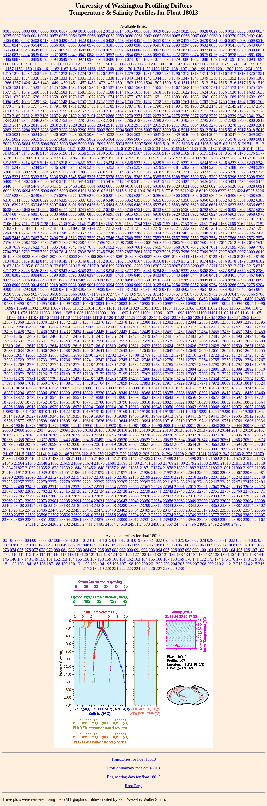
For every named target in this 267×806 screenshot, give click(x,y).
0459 (176, 40)
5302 (26, 172)
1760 (176, 101)
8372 (223, 270)
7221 (176, 228)
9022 (63, 284)
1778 (44, 106)
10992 (225, 303)
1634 (7, 97)
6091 (260, 186)
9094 (110, 284)
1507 (157, 83)
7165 (222, 223)
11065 (235, 308)
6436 (91, 205)
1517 (241, 83)
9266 (232, 284)
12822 (30, 369)
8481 (54, 280)
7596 (101, 242)
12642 (110, 350)
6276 (63, 195)
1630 (232, 92)
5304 (44, 172)
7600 (138, 242)
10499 (64, 303)
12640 (87, 350)
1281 (147, 73)
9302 (73, 289)
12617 (87, 346)
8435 (166, 275)
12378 (122, 322)
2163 (129, 111)
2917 (176, 125)
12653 (237, 350)
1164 (73, 69)
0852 (110, 54)
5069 (157, 139)
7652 (110, 247)
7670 (185, 247)
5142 (259, 148)
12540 (30, 341)
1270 (44, 73)
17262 (145, 374)
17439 (122, 378)
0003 (26, 31)
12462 (30, 336)
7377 (100, 233)
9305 (101, 289)
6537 (157, 205)
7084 (166, 219)
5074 (194, 139)
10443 (110, 299)
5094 (120, 144)
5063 (100, 139)
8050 (54, 256)
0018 (147, 31)
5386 (166, 177)
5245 (44, 167)
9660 (54, 294)
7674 (204, 247)
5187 (82, 158)
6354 (147, 200)
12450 (156, 331)
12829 (110, 369)
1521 (16, 87)
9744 (119, 294)
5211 (260, 158)
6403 (82, 205)
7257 (251, 228)
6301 (185, 195)
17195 (122, 374)
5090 (82, 144)
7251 (213, 228)
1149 (196, 64)
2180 (16, 115)
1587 (100, 92)
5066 (129, 139)
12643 (122, 350)
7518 (72, 238)
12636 (42, 350)
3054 (194, 125)
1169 (119, 69)
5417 (119, 181)
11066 (246, 308)
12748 (145, 360)
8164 (138, 261)
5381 (129, 177)
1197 (183, 69)
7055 (44, 219)
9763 (223, 294)
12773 (42, 364)
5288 (232, 167)
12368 (19, 322)
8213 (232, 266)
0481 (213, 40)
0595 (194, 45)
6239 (35, 195)
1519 (260, 83)
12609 (259, 341)
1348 (194, 78)
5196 (166, 158)
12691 (65, 355)
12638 (64, 350)
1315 (213, 73)
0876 (213, 54)
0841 (82, 54)
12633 (7, 350)
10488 (7, 303)
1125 (114, 64)
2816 (35, 125)
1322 (7, 78)
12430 (42, 331)
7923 (157, 252)
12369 (30, 322)
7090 (213, 219)
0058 (110, 36)
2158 (91, 111)
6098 (63, 191)
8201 (129, 266)
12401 (42, 327)
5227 (138, 162)
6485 (119, 205)
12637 (53, 350)
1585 (82, 92)
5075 (204, 139)
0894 (54, 59)
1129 (151, 64)
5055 (35, 139)
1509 (166, 83)
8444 (185, 275)
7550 (138, 238)
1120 (69, 64)
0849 (91, 54)
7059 (54, 219)
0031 (232, 31)
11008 (67, 308)
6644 (63, 209)
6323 (25, 200)
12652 (225, 350)
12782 (133, 364)
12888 (225, 369)
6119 (138, 191)
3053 (185, 125)
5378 (110, 177)
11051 (145, 308)
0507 (232, 40)
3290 (82, 130)
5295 (241, 167)
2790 (166, 120)
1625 (213, 92)
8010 (260, 252)
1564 (147, 87)
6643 (54, 209)
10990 (202, 303)
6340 (110, 200)
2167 (166, 111)
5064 (110, 139)
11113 (76, 317)
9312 (129, 289)
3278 (232, 125)
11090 (101, 313)
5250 (91, 167)
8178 (232, 261)
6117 (129, 191)
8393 (82, 275)
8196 (82, 266)
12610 (7, 346)
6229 (25, 195)
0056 (91, 36)
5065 (119, 139)
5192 (129, 158)
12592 (179, 341)
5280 (166, 167)
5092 (101, 144)
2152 (35, 111)
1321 (260, 73)
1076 (147, 59)
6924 (213, 214)
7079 (119, 219)
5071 (166, 139)
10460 (179, 299)
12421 (237, 327)
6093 (17, 191)
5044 (204, 134)
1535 (91, 87)
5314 (119, 172)
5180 (26, 158)
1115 (24, 64)
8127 (241, 256)
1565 (157, 87)
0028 (204, 31)
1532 (72, 87)
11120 (108, 317)
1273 (72, 73)
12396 (7, 327)
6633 (232, 205)
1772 (16, 106)
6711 (73, 209)
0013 (110, 31)
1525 (54, 87)
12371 (53, 322)
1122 (87, 64)
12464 (42, 336)
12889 (237, 369)
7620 (25, 247)
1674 (110, 97)
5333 (35, 177)
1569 (194, 87)
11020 (134, 308)
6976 (25, 219)
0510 (260, 40)
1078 (166, 59)
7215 (138, 228)
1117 (42, 64)
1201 (220, 69)
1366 (7, 83)
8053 (73, 256)
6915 (129, 214)
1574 (241, 87)
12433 (64, 331)
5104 (195, 144)
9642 (241, 289)
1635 (16, 97)
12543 (64, 341)
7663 (147, 247)
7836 (82, 252)
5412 (72, 181)
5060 (72, 139)
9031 (72, 284)
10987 (168, 303)
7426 (251, 233)
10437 (76, 299)
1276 (100, 73)
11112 (65, 317)
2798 (232, 120)
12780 (110, 364)
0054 (73, 36)
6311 (16, 200)
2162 (119, 111)
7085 (176, 219)
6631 (213, 205)
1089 (213, 59)
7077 (100, 219)
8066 (92, 256)
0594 (185, 45)
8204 (148, 266)
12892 (248, 369)
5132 (165, 148)
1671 (82, 97)
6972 (7, 219)
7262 (25, 233)
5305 (54, 172)
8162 (119, 261)
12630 (237, 346)
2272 (147, 115)
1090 (223, 59)
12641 (99, 350)
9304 (91, 289)
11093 (134, 313)
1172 (146, 69)
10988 (179, 303)
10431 (19, 299)
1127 (133, 64)
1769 (260, 101)
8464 (241, 275)
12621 (133, 346)
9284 (260, 284)
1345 (166, 78)
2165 (147, 111)
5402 (26, 181)
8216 (260, 266)
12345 (152, 317)
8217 (7, 270)
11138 (141, 317)
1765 (223, 101)
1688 (223, 97)
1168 (110, 69)
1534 (82, 87)
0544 (16, 45)
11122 (119, 317)
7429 (260, 233)
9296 (44, 289)
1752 (100, 101)
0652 (63, 50)
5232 (185, 162)
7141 (81, 223)
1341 (138, 78)
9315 (147, 289)
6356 (166, 200)
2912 (129, 125)
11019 (123, 308)
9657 (35, 294)
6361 (213, 200)
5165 (147, 153)
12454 (202, 331)
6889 (100, 214)
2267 (100, 115)
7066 (63, 219)
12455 (214, 331)
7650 (100, 247)
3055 (204, 125)
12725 (248, 355)
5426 (204, 181)
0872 (176, 54)
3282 (7, 130)
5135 (194, 148)
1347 (185, 78)
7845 (100, 252)
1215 (7, 73)
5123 (90, 148)
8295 (166, 270)
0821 (185, 50)
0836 (44, 54)
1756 (138, 101)
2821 (82, 125)
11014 (89, 308)
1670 (72, 97)
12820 (7, 369)
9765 (241, 294)
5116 (35, 148)
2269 (119, 115)
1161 (46, 69)
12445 (99, 331)
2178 (260, 111)
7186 (44, 228)
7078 (110, 219)
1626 (223, 92)
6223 (231, 191)
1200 (210, 69)
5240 (260, 162)
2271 (138, 115)
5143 (7, 153)
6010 (129, 186)
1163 (64, 69)
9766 (251, 294)
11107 (22, 317)
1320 (251, 73)
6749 (119, 209)
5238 (241, 162)
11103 (234, 313)
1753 (110, 101)
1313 (194, 73)
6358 (185, 200)
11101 (212, 313)
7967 (194, 252)
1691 (241, 97)
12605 (214, 341)
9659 (44, 294)
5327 (241, 172)
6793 (213, 209)
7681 (213, 247)
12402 (53, 327)
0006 (54, 31)
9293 (26, 289)
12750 (168, 360)
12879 (133, 369)
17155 (76, 374)
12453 (191, 331)
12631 (248, 346)
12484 (202, 336)
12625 (179, 346)
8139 (25, 261)
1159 (28, 69)
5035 (138, 134)
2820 (73, 125)
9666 (73, 294)
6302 (194, 195)
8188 (35, 266)
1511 (185, 83)
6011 (138, 186)
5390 (194, 177)
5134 (184, 148)
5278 (147, 167)
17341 (259, 374)
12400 (30, 327)
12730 (30, 360)
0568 (72, 45)
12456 (225, 331)
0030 (223, 31)
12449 (145, 331)
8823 (223, 280)
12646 (156, 350)
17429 (99, 378)
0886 (7, 59)
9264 (213, 284)
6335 (63, 200)
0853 (119, 54)
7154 (138, 223)
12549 (87, 341)
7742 (16, 252)
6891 (110, 214)
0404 (260, 36)
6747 (100, 209)
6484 (110, 205)
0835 (35, 54)
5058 (63, 139)
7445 (7, 238)
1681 (157, 97)
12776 (76, 364)
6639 (16, 209)
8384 (35, 275)
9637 (232, 289)
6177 (166, 191)
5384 (147, 177)
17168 (87, 374)
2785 (119, 120)
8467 (251, 275)
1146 (169, 64)
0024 (176, 31)
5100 (157, 144)
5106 (214, 144)
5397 (241, 177)
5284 (204, 167)
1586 (91, 92)
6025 (223, 186)
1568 (185, 87)
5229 (157, 162)
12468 (53, 336)
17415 (64, 378)
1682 (166, 97)
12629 (225, 346)
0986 (110, 59)
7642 (72, 247)
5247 (63, 167)
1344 (157, 78)
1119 (60, 64)
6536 (147, 205)
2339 (232, 115)
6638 (7, 209)
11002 (33, 308)
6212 (184, 191)
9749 (129, 294)
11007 (55, 308)
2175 (241, 111)
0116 (223, 36)
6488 (138, 205)
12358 (175, 317)
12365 (244, 317)
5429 (213, 181)
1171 (137, 69)
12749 (156, 360)
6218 (194, 191)
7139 (63, 223)
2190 (82, 115)
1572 (223, 87)
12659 (42, 355)
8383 (25, 275)
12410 (122, 327)
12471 (64, 336)
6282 (119, 195)
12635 (30, 350)
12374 (87, 322)
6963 (232, 214)
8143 (44, 261)
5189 (101, 158)
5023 (25, 134)
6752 (147, 209)
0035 (7, 36)
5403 (35, 181)
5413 (82, 181)
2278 (204, 115)
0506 (223, 40)
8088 (157, 256)
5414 (91, 181)
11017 (100, 308)
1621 (176, 92)
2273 (157, 115)
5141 (250, 148)
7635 (54, 247)
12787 (191, 364)
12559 (145, 341)
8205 (157, 266)
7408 (204, 233)
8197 (91, 266)
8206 (166, 266)
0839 (63, 54)
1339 (119, 78)
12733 (42, 360)
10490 (19, 303)
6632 (223, 205)
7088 (194, 219)
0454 (129, 40)
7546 (110, 238)
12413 (156, 327)
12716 (191, 355)
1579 (25, 92)
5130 (147, 148)
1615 (129, 92)
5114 (17, 148)
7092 (223, 219)
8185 (26, 266)
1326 (35, 78)
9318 (157, 289)
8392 (72, 275)
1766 (232, 101)
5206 (213, 158)
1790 (157, 106)
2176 (251, 111)
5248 (72, 167)
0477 (185, 40)
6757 (194, 209)
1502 (129, 83)
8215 (251, 266)
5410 (54, 181)
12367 (7, 322)
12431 (53, 331)
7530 (82, 238)
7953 (176, 252)
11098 (179, 313)
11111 (54, 317)
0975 (91, 59)
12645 (145, 350)
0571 (100, 45)
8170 (176, 261)
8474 (16, 280)
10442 (99, 299)
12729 (19, 360)
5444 (251, 181)
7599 (129, 242)
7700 (260, 247)
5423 (176, 181)
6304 (213, 195)
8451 (213, 275)
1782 (82, 106)
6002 (101, 186)
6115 (120, 191)
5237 (232, 162)
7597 (110, 242)
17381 (30, 378)
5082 (7, 144)
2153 (44, 111)
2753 (63, 120)
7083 (157, 219)
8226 (35, 270)
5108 (232, 144)
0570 (91, 45)
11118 (97, 317)
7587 (54, 242)
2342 (260, 115)
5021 (16, 134)
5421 (157, 181)
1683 (176, 97)
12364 (232, 317)
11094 (146, 313)
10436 (64, 299)
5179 (16, 158)
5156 (63, 153)
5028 (72, 134)
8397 (110, 275)
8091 (167, 256)
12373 (76, 322)
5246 (54, 167)
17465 (133, 378)
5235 (213, 162)
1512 (194, 83)
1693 (260, 97)
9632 (213, 289)
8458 (223, 275)
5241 (7, 167)
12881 (156, 369)
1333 (63, 78)
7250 (204, 228)
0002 (16, 31)
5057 (54, 139)
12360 (186, 317)
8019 (7, 256)
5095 (129, 144)
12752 (191, 360)
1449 (54, 83)
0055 (82, 36)
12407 (88, 327)
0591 (157, 45)
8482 (63, 280)
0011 (91, 31)
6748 (110, 209)
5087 (54, 144)
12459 (259, 331)
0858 (166, 54)
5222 (91, 162)
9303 (82, 289)
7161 (203, 223)
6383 (260, 200)
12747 (133, 360)
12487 (225, 336)
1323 (16, 78)
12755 (214, 360)
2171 (204, 111)
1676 (119, 97)
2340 (241, 115)
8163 (129, 261)
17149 (64, 374)
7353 (91, 233)
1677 (129, 97)
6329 (44, 200)
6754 (166, 209)
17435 (110, 378)
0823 (204, 50)
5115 (26, 148)
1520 (7, 87)
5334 (44, 177)
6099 (73, 191)
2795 (204, 120)
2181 (25, 115)
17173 (99, 374)
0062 (148, 36)
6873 (260, 209)
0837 (54, 54)
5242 (16, 167)
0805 (147, 50)
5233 (194, 162)
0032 (241, 31)
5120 (62, 148)
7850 (119, 252)
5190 (110, 158)
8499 (138, 280)
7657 (119, 247)
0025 (185, 31)
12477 (122, 336)
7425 (241, 233)
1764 (213, 101)
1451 (73, 83)
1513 (204, 83)
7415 (223, 233)
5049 (251, 134)
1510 (176, 83)
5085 (35, 144)
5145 (25, 153)
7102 (260, 219)
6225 (250, 191)
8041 (45, 256)
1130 (160, 64)
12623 (156, 346)
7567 (223, 238)
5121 (72, 148)
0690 (100, 50)
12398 (19, 327)
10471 (237, 299)
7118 (35, 223)
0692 (119, 50)
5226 (129, 162)
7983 (213, 252)
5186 (73, 158)
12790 (214, 364)
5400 (7, 181)
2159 (100, 111)
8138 (16, 261)
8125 (222, 256)
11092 (123, 313)
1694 (7, 101)
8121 (203, 256)
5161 (110, 153)
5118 (44, 148)
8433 (157, 275)
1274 (82, 73)
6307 (241, 195)
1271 (54, 73)
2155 (63, 111)
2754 (72, 120)
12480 (156, 336)
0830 (251, 50)
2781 (82, 120)
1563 (138, 87)
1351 (223, 78)
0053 (63, 36)
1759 (166, 101)
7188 (63, 228)
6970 (260, 214)
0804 (138, 50)
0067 (195, 36)
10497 (53, 303)
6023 (204, 186)
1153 (233, 64)
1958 (194, 106)
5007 (148, 130)
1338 (110, 78)
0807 (157, 50)
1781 (72, 106)
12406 (76, 327)
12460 (7, 336)
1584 (72, 92)
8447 (194, 275)
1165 (82, 69)
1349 (204, 78)
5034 (129, 134)
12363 (221, 317)
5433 (223, 181)
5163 (129, 153)
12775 (64, 364)
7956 (185, 252)
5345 (72, 177)
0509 (251, 40)
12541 (42, 341)
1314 (204, 73)
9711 (91, 294)
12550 (99, 341)
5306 (63, 172)
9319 (166, 289)
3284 (26, 130)
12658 (30, 355)
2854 (101, 125)
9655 (26, 294)
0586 (138, 45)
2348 (54, 120)
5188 (91, 158)
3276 (213, 125)
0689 (91, 50)
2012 (204, 106)
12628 (214, 346)
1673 (100, 97)
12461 (19, 336)
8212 (223, 266)
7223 (194, 228)
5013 (204, 130)
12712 (168, 355)
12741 (87, 360)
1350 (213, 78)
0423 (91, 40)
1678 (138, 97)
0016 (138, 31)
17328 (237, 374)
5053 (25, 139)
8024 (17, 256)
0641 (232, 45)
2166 (157, 111)
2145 (232, 106)
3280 (251, 125)
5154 (44, 153)
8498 (129, 280)
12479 (145, 336)
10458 (168, 299)
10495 (42, 303)
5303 (35, 172)
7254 (241, 228)
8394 (91, 275)
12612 (30, 346)
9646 (260, 289)
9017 (44, 284)
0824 (213, 50)
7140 (72, 223)
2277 (194, 115)
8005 (232, 252)
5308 (82, 172)
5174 (232, 153)
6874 (7, 214)
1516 (232, 83)
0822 (194, 50)
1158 (19, 69)
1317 (232, 73)
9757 (176, 294)
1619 (166, 92)
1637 (25, 97)
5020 (7, 134)
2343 (7, 120)
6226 (260, 191)
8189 (44, 266)
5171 (204, 153)
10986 (156, 303)
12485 (214, 336)
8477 (35, 280)
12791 (225, 364)
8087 (148, 256)
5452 (63, 186)
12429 (30, 331)
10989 (191, 303)
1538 (119, 87)
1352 (232, 78)
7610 (213, 242)
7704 (7, 252)
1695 (16, 101)
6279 (91, 195)
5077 (223, 139)
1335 (82, 78)
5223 (100, 162)
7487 (44, 238)
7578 (16, 242)
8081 (120, 256)
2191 (91, 115)
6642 (44, 209)
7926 (166, 252)
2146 (241, 106)
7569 (241, 238)
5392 (213, 177)
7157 (166, 223)
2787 (138, 120)
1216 (16, 73)
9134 (166, 284)
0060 (129, 36)
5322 (194, 172)
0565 (44, 45)
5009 (166, 130)
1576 (260, 87)
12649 (191, 350)
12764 (248, 360)
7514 (63, 238)
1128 (142, 64)
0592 (166, 45)
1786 (119, 106)
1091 (232, 59)
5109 (242, 144)
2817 (44, 125)
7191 (91, 228)
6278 (82, 195)
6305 (223, 195)
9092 (100, 284)
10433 (30, 299)
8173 (194, 261)
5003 (110, 130)
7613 (241, 242)
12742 (99, 360)
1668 (54, 97)
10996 (259, 303)
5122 (81, 148)
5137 (212, 148)
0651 (54, 50)
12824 (53, 369)
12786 (179, 364)
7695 (232, 247)
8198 (101, 266)
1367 (16, 83)
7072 (82, 219)
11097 (168, 313)
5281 (176, 167)
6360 (204, 200)
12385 (202, 322)
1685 (194, 97)
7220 (166, 228)
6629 (194, 205)
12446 (110, 331)
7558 (185, 238)
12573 (156, 341)
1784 (100, 106)
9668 (82, 294)
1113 (6, 64)
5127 (128, 148)
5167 (166, 153)
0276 (241, 36)
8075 (110, 256)
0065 (176, 36)
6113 (110, 191)
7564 (213, 238)
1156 (260, 64)
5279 (157, 167)
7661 (138, 247)
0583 (129, 45)
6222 (222, 191)
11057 (190, 308)
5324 (213, 172)
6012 (147, 186)
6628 (185, 205)
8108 (176, 256)
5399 (260, 177)
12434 (76, 331)
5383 (138, 177)
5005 (129, 130)
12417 (191, 327)
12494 (248, 336)
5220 (72, 162)
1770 (7, 106)
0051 (44, 36)
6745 (82, 209)
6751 (138, 209)
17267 (168, 374)
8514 (176, 280)
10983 (122, 303)
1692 (251, 97)
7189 (73, 228)
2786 (129, 120)
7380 (119, 233)
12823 (42, 369)
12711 (156, 355)
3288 (63, 130)
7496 (54, 238)
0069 (213, 36)
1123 (96, 64)
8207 (176, 266)
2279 (213, 115)
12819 (259, 364)
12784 (156, 364)
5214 (25, 162)
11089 (89, 313)
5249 (82, 167)
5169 (185, 153)
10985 (145, 303)
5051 (7, 139)
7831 (72, 252)
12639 (76, 350)
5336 (54, 177)
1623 (194, 92)
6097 (54, 191)
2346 (35, 120)
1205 (257, 69)
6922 (194, 214)
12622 (145, 346)
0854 (129, 54)
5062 (91, 139)
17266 (156, 374)
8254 (110, 270)
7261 (16, 233)
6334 (54, 200)
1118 (51, 64)
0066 (185, 36)
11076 (22, 313)
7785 (35, 252)
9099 (138, 284)
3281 (260, 125)
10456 (156, 299)
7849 (110, 252)
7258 (260, 228)
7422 (232, 233)
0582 (119, 45)
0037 (16, 36)
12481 (168, 336)
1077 (157, 59)
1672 (91, 97)
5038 (166, 134)
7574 (260, 238)
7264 (44, 233)
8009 (251, 252)
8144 (54, 261)
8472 (7, 280)
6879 (25, 214)
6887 (82, 214)
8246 (72, 270)
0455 (138, 40)
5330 (7, 177)
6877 (16, 214)
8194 (73, 266)
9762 (213, 294)
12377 (110, 322)
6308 (251, 195)
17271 (179, 374)
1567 (176, 87)
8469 (260, 275)
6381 (241, 200)
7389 (147, 233)
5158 (82, 153)
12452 (179, 331)
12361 (198, 317)
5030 (91, 134)
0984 (100, 59)
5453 (73, 186)
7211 (101, 228)
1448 (44, 83)
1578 (16, 92)
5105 (204, 144)
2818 (54, 125)
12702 (111, 355)
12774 (53, 364)
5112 (260, 144)
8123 (213, 256)
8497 (120, 280)
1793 (176, 106)
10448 (122, 299)
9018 (54, 284)
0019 (157, 31)
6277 (72, 195)
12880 (145, 369)
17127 (53, 374)
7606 (185, 242)
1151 (215, 64)
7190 (82, 228)
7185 (35, 228)
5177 (260, 153)
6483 (100, 205)
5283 (194, 167)
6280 (100, 195)
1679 (147, 97)
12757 (225, 360)
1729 (35, 101)
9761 (204, 294)
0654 (72, 50)
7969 (204, 252)
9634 (223, 289)
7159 (185, 223)
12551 (110, 341)
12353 (164, 317)
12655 (259, 350)
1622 (185, 92)
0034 (260, 31)
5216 (44, 162)
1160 (37, 69)
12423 (248, 327)
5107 (223, 144)
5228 (147, 162)
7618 (7, 247)
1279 (129, 73)
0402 (251, 36)
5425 (194, 181)
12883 (179, 369)
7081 (138, 219)
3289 (73, 130)
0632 (204, 45)
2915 (157, 125)
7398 (166, 233)
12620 (122, 346)
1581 (44, 92)
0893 (44, 59)
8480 (44, 280)
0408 (35, 40)
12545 (76, 341)
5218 (63, 162)
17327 (225, 374)
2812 (260, 120)
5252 (110, 167)
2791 (176, 120)
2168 (176, 111)
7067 (72, 219)
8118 (194, 256)
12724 (237, 355)
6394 (35, 205)
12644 (133, 350)
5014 (213, 130)
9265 (223, 284)
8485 (82, 280)
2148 (260, 106)
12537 (19, 341)
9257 (194, 284)
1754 (119, 101)
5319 (166, 172)
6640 (26, 209)
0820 (176, 50)
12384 (191, 322)
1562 (129, 87)
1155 (251, 64)
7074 (91, 219)
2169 (185, 111)
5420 (147, 181)
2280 (223, 115)
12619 (110, 346)
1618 (157, 92)
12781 (122, 364)
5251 (100, 167)
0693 (129, 50)
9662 (63, 294)
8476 (26, 280)
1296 (176, 73)
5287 (223, 167)
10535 (76, 303)
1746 (44, 101)
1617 (147, 92)
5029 (82, 134)
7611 (223, 242)
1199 (201, 69)
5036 (147, 134)
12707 (122, 355)
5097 (139, 144)
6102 (92, 191)
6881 (35, 214)
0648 (25, 50)
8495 (110, 280)
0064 (166, 36)
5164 (138, 153)
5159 (91, 153)
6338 (91, 200)
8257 (119, 270)
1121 (78, 64)
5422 (166, 181)
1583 (63, 92)
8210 (204, 266)
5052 (16, 139)
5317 (147, 172)
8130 (260, 256)
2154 (54, 111)
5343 (63, 177)
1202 (229, 69)
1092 (241, 59)
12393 (248, 322)
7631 (44, 247)
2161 (110, 111)
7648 (91, 247)
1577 (7, 92)
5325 (223, 172)
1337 (100, 78)
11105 (256, 313)
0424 (100, 40)
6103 (101, 191)
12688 (53, 355)
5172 (213, 153)
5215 (35, 162)
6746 (91, 209)
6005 (110, 186)
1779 (54, 106)
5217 (54, 162)
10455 (145, 299)
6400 (63, 205)
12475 (99, 336)
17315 (214, 374)
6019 (166, 186)
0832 (7, 54)
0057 (101, 36)
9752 (147, 294)
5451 (54, 186)
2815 (26, 125)
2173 (223, 111)
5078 (232, 139)
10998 (21, 308)
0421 (72, 40)
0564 (35, 45)
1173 (155, 69)
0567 (63, 45)
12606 (225, 341)
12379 (133, 322)
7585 (35, 242)
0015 (129, 31)
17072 (19, 374)
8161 (110, 261)
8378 (251, 270)
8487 (101, 280)
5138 (222, 148)
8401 (119, 275)
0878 (232, 54)
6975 (16, 219)
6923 (204, 214)
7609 (204, 242)
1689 (232, 97)
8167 (166, 261)
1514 (213, 83)
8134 (7, 261)
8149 (82, 261)
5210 (251, 158)
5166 (157, 153)
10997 (10, 308)
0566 (54, 45)
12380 (145, 322)
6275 (54, 195)
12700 (88, 355)
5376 (91, 177)
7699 (251, 247)
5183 (54, 158)
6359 (194, 200)
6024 (213, 186)
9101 (147, 284)
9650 (7, 294)
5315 (129, 172)
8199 (110, 266)
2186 (44, 115)
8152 (100, 261)
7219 (157, 228)
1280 (138, 73)
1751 (91, 101)
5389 (185, 177)
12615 (64, 346)
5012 (194, 130)
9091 (91, 284)
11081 (33, 313)
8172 (185, 261)
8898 (260, 280)
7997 (223, 252)
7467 (35, 238)
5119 (53, 148)
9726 (100, 294)
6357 (176, 200)
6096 (45, 191)
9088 (82, 284)
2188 (63, 115)
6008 (120, 186)
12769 (19, 364)
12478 (133, 336)
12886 (214, 369)
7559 (194, 238)
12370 (42, 322)
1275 (91, 73)
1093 (251, 59)
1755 (129, 101)
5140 (240, 148)
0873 (185, 54)
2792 (185, 120)
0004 (35, 31)
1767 (241, 101)
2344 (16, 120)
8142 (35, 261)
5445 (260, 181)
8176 (223, 261)
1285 (166, 73)
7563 (204, 238)
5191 (120, 158)
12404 (65, 327)
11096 (157, 313)
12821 (19, 369)
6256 (44, 195)
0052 (54, 36)
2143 (213, 106)
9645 (251, 289)
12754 (202, 360)
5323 (204, 172)
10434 (42, 299)
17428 (87, 378)
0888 (25, 59)
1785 (110, 106)
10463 (202, 299)
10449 (133, 299)
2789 (157, 120)
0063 (157, 36)
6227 (7, 195)
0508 (241, 40)
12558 (133, 341)
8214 (241, 266)
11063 (224, 308)
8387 (44, 275)
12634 (19, 350)
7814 (63, 252)
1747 (54, 101)
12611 (19, 346)
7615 (260, 242)
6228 (16, 195)
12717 (202, 355)
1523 (35, 87)
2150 (16, 111)
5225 (119, 162)
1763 (204, 101)
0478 (194, 40)
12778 (87, 364)
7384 (138, 233)
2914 (147, 125)
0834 (25, 54)
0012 (100, 31)
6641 (35, 209)
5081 (260, 139)
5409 (44, 181)
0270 (232, 36)
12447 (122, 331)
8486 (91, 280)
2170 (194, 111)
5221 (82, 162)
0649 (35, 50)
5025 (44, 134)
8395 (100, 275)
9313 (138, 289)
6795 (232, 209)
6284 (138, 195)
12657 (19, 355)
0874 (194, 54)
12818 (248, 364)
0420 (63, 40)
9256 (185, 284)
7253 (232, 228)
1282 (157, 73)
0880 (241, 54)
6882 (44, 214)
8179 (241, 261)
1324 (25, 78)
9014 (35, 284)
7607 (195, 242)
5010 (176, 130)
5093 (110, 144)
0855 (138, 54)
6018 (157, 186)
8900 (16, 284)
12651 (214, 350)
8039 (35, 256)
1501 (120, 83)
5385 (157, 177)
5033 (119, 134)
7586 (44, 242)
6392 (16, 205)
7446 (16, 238)
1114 (15, 64)
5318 (157, 172)
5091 (92, 144)
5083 (17, 144)
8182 (260, 261)
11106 (11, 317)
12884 (191, 369)
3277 (223, 125)
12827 (87, 369)
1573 (232, 87)
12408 (99, 327)
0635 (213, 45)
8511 (166, 280)
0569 (82, 45)
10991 (214, 303)
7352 (82, 233)
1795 (185, 106)
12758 (237, 360)
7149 (91, 223)
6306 (232, 195)
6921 (185, 214)
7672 (194, 247)
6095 (35, 191)
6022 (194, 186)
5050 (260, 134)
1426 (26, 83)
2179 (7, 115)
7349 (72, 233)
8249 (82, 270)
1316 (223, 73)
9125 (157, 284)
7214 (129, 228)
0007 (63, 31)
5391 (204, 177)
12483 (191, 336)
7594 (82, 242)
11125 (130, 317)
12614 (53, 346)
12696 (76, 355)
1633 (260, 92)
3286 (44, 130)
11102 (223, 313)
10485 (259, 299)
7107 (16, 223)
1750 (82, 101)
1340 (129, 78)
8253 (100, 270)
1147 (178, 64)
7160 (194, 223)
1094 (260, 59)
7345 (63, 233)
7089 (204, 219)
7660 (129, 247)
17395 (53, 378)
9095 (119, 284)
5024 (35, 134)
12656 (7, 355)
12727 (259, 355)
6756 (185, 209)
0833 (16, 54)
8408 (138, 275)
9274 (241, 284)
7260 (7, 233)
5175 (241, 153)
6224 (241, 191)
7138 (53, 223)
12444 (87, 331)
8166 (157, 261)
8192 (54, 266)
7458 (25, 238)
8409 (147, 275)
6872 (251, 209)
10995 (248, 303)
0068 (204, 36)
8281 (147, 270)
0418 (44, 40)
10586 (87, 303)
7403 (185, 233)
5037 (157, 134)
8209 (195, 266)
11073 (257, 308)
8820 (213, 280)
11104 (245, 313)
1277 (110, 73)
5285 (213, 167)
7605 (176, 242)
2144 (223, 106)
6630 (204, 205)
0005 (44, 31)
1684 (185, 97)
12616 (76, 346)
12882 (168, 369)
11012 (78, 308)
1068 (119, 59)
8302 (176, 270)
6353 (138, 200)
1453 (91, 83)
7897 (147, 252)
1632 (251, 92)
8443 (176, 275)
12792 (237, 364)
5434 (232, 181)
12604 (202, 341)
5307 (73, 172)
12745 (122, 360)
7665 (157, 247)
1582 (54, 92)
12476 (110, 336)
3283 (16, 130)
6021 (185, 186)
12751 (179, 360)
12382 (168, 322)
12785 (168, 364)
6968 (251, 214)
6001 (91, 186)
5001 (91, 130)
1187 (165, 69)
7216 (147, 228)
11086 (78, 313)
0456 (147, 40)
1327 (44, 78)
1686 (204, 97)
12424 (259, 327)
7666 (166, 247)
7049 (35, 219)
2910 (110, 125)
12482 (179, 336)
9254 (176, 284)
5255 (129, 167)
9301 (63, 289)
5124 (100, 148)
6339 (100, 200)
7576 (7, 242)
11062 (212, 308)
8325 (185, 270)
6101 (82, 191)
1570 (204, 87)
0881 (251, 54)
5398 (251, 177)
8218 (16, 270)
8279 (138, 270)
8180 (251, 261)
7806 (54, 252)
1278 (119, 73)
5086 (45, 144)
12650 (202, 350)
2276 (185, 115)
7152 (119, 223)
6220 (213, 191)
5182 (44, 158)
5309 (91, 172)
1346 (176, 78)
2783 (100, 120)
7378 (110, 233)
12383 (179, 322)
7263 (35, 233)
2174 (232, 111)
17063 (7, 374)
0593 (176, 45)
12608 (248, 341)
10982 (110, 303)
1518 (251, 83)
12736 (64, 360)
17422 (76, 378)
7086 (185, 219)
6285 (147, 195)
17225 (133, 374)
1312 (185, 73)
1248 (25, 73)
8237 (54, 270)
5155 (54, 153)
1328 (54, 78)
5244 (35, 167)
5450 (44, 186)
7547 (119, 238)
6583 (176, 205)
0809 (166, 50)
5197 (176, 158)
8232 (44, 270)
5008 (157, 130)
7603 (157, 242)
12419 (214, 327)
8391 (63, 275)
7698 (241, 247)
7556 (166, 238)
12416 (179, 327)
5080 (251, 139)
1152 (224, 64)
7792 (44, 252)
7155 (147, 223)
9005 (25, 284)
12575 (168, 341)
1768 (251, 101)
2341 (251, 115)
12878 (122, 369)
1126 (123, 64)
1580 (35, 92)
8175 (213, 261)
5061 (82, 139)
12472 (76, 336)
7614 (251, 242)
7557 (176, 238)
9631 (204, 289)
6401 (72, 205)
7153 (128, 223)
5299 (260, 167)
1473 (110, 83)
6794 (223, 209)
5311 (110, 172)
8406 (129, 275)
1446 (35, 83)
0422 (82, 40)
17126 (42, 374)
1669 (63, 97)
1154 (242, 64)
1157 (9, 69)
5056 (44, 139)
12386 (214, 322)
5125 (109, 148)
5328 (251, 172)
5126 (118, 148)
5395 (223, 177)
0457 (157, 40)
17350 (7, 378)
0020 (166, 31)
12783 (145, 364)
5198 (185, 158)
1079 (176, 59)
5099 (148, 144)
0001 (7, 31)
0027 (194, 31)
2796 (213, 120)
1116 (33, 64)
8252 (91, 270)
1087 (194, 59)
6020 (176, 186)
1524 (44, 87)
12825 (64, 369)
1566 (166, 87)
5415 (100, 181)
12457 (237, 331)
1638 (35, 97)
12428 (19, 331)
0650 (44, 50)
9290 (7, 289)
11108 (33, 317)
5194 (148, 158)
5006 (138, 130)
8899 (7, 284)
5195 (157, 158)
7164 (213, 223)
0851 (100, 54)
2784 (110, 120)
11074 (11, 313)
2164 (138, 111)
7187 (54, 228)
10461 (191, 299)
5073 (185, 139)
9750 (138, 294)
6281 (110, 195)
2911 (120, 125)
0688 (82, 50)
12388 (225, 322)
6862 (241, 209)
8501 (148, 280)
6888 (91, 214)
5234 (204, 162)
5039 (176, 134)
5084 (26, 144)
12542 (53, 341)
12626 (191, 346)
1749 (72, 101)
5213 (16, 162)
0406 (16, 40)
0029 (213, 31)
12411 (134, 327)
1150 (206, 64)
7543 (100, 238)
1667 (44, 97)
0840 (72, 54)
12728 (7, 360)
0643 (251, 45)
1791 (166, 106)
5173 (223, 153)
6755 (176, 209)
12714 (179, 355)
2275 (176, 115)
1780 (63, 106)
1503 (138, 83)
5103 (185, 144)
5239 (251, 162)
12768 (7, 364)
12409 (111, 327)
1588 (110, 92)
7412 (213, 233)
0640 (223, 45)
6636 (251, 205)
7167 (241, 223)
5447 (16, 186)
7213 (119, 228)
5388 (176, 177)
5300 (7, 172)
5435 (241, 181)
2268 (110, 115)
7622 (35, 247)
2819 (63, 125)
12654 (248, 350)
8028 (26, 256)
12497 (7, 341)
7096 (241, 219)
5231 (176, 162)
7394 (157, 233)
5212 (7, 162)
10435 (53, 299)
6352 (129, 200)
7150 (100, 223)
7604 (166, 242)
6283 (129, 195)
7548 (129, 238)
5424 (185, 181)
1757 (147, 101)
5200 (204, 158)
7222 (185, 228)
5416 (110, 181)
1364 (251, 78)
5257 (138, 167)
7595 (91, 242)
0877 (223, 54)
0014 (119, 31)
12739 (76, 360)
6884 (63, 214)
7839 (91, 252)
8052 (63, 256)
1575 (251, 87)
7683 (223, 247)
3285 (35, 130)
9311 (120, 289)
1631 (241, 92)
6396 (44, 205)
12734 (53, 360)
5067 (138, 139)
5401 (16, 181)
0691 (110, 50)
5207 (223, 158)
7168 (250, 223)
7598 (120, 242)
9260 (204, 284)
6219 (203, 191)
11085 (67, 313)
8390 (54, 275)
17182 (110, 374)
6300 (176, 195)
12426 (7, 331)
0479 (204, 40)
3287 (54, 130)
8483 (73, 280)
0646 (16, 50)
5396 (232, 177)
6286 (157, 195)
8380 (260, 270)
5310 (101, 172)
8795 (194, 280)
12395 (259, 322)
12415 (168, 327)
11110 (44, 317)
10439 (87, 299)
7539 (91, 238)
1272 (63, 73)
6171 (156, 191)
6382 (251, 200)
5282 (185, 167)
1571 (213, 87)
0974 (82, 59)
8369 (213, 270)
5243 (25, 167)
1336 (91, 78)
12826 (76, 369)
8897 (251, 280)
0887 (16, 59)
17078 (30, 374)
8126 (232, 256)
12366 (255, 317)
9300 (54, 289)
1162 (55, 69)
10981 (99, 303)
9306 (110, 289)
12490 (237, 336)
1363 (241, 78)
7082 (147, 219)
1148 (187, 64)
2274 (166, 115)
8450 (204, 275)
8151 (91, 261)
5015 (223, 130)
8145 (63, 261)
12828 (99, 369)
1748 (63, 101)
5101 (167, 144)
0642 (241, 45)
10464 (214, 299)
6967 (241, 214)
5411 (63, 181)
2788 (147, 120)
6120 (147, 191)
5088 (63, 144)
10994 (237, 303)
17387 (42, 378)
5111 (251, 144)
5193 (138, 158)
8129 (250, 256)
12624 (168, 346)
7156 (157, 223)
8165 (147, 261)
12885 (202, 369)
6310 (7, 200)
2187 (54, 115)
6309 (260, 195)
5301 (16, 172)
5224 (110, 162)
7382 (129, 233)
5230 (166, 162)
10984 (133, 303)
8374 (232, 270)
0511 (7, 45)
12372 (64, 322)
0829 (241, 50)
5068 (147, 139)
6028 (251, 186)
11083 (45, 313)
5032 (110, 134)
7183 (16, 228)
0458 (166, 40)
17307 (191, 374)
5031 (100, 134)
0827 (223, 50)
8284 (157, 270)
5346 (82, 177)
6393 (25, 205)
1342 (147, 78)
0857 (157, 54)
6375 (232, 200)
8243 (63, 270)
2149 (7, 111)
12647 (168, 350)
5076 (213, 139)
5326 (232, 172)
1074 (129, 59)
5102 (176, 144)
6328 (35, 200)
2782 (91, 120)
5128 (137, 148)
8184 (16, 266)
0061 (138, 36)
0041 (35, 36)
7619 (16, 247)
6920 (176, 214)
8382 (16, 275)
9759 (194, 294)
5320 (176, 172)
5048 (241, 134)
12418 (202, 327)
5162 (119, 153)
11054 (167, 308)
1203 (238, 69)
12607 (237, 341)
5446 (7, 186)
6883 (54, 214)
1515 (223, 83)
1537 (110, 87)
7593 (73, 242)
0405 (7, 40)
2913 (138, 125)
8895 (241, 280)
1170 (128, 69)
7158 (175, 223)
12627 (202, 346)
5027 (63, 134)
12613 (42, 346)
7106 (7, 223)
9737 (110, 294)
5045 (213, 134)
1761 (185, 101)
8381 (7, 275)
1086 (185, 59)
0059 (120, 36)
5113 (7, 148)
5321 (185, 172)
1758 (157, 101)
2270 (129, 115)
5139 (231, 148)
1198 (192, 69)
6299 (166, 195)
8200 (120, 266)
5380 (119, 177)
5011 (185, 130)
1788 (138, 106)
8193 (63, 266)
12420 (225, 327)
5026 (54, 134)
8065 (82, 256)
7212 (110, 228)
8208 (185, 266)
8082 (129, 256)
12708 (134, 355)
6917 (147, 214)
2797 (223, 120)
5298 (251, 167)
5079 (241, 139)
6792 (204, 209)
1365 (260, 78)
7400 (176, 233)
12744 (110, 360)
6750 (129, 209)
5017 (241, 130)
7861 (138, 252)
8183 (7, 266)
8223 (25, 270)
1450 (63, 83)
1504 (148, 83)
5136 (203, 148)
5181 (35, 158)
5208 (232, 158)
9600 (176, 289)
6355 (157, 200)
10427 (7, 299)
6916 (138, 214)
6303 (204, 195)
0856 (147, 54)
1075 (138, 59)
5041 (194, 134)
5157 (72, 153)
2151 (25, 111)
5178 (7, 158)
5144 (16, 153)
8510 (157, 280)
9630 (194, 289)
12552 (122, 341)
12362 (209, 317)
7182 (7, 228)
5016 (232, 130)
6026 (232, 186)
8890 (232, 280)
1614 (119, 92)
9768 (260, 294)
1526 (63, 87)
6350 (119, 200)
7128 (44, 223)
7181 (260, 223)
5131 (156, 148)
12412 (145, 327)
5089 (73, 144)
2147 (251, 106)
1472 (101, 83)
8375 (241, 270)
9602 (185, 289)
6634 (241, 205)
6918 (157, 214)
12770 (30, 364)
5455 (82, 186)
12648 (179, 350)
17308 (202, 374)
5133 (175, 148)
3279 (241, 125)
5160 (100, 153)
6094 (26, 191)
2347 (44, 120)
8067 (101, 256)
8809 (204, 280)
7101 (251, 219)
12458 (248, 331)
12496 (259, 336)
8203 (138, 266)
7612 (232, 242)
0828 (232, 50)
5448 (26, 186)
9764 (232, 294)
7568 (232, 238)
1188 (174, 69)
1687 (213, 97)
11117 (87, 317)
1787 (129, 106)
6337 (82, 200)
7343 (54, 233)
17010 (259, 369)
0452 (110, 40)
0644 (260, 45)
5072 (176, 139)
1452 (82, 83)
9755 (166, 294)
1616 (138, 92)
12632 (259, 346)
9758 (185, 294)
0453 (119, 40)
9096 (129, 284)
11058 (201, 308)
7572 (251, 238)
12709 (145, 355)
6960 (223, 214)
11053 (156, 308)
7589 (63, 242)
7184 (26, 228)
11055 (179, 308)
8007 (241, 252)
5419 (138, 181)
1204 (248, 69)
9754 (157, 294)
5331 (16, 177)
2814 (16, 125)
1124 (105, 64)
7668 (176, 247)
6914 (119, 214)
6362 (223, 200)
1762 (194, 101)
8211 (213, 266)
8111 (185, 256)
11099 (190, 313)
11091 (112, 313)
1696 (25, 101)
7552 (147, 238)
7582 (26, 242)
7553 (157, 238)
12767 (259, 360)
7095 (232, 219)
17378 (19, 378)
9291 (16, 289)
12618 (99, 346)
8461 (232, 275)
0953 (72, 59)
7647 (82, 247)
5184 (63, 158)
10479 (248, 299)
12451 (168, 331)
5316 (138, 172)
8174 (204, 261)
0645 (7, 50)
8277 (129, 270)
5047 (232, 134)
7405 (194, 233)
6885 (72, 214)
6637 (260, 205)
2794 (194, 120)
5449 (35, 186)
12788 (202, 364)
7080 (129, 219)
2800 (251, 120)
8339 (194, 270)
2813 (7, 125)
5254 (119, 167)
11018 (111, 308)
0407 (25, 40)
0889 (35, 59)
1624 (204, 92)
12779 (99, 364)
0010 (82, 31)
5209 (242, 158)
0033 (251, 31)
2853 (91, 125)
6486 (129, 205)
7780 (25, 252)
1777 (35, 106)
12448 (133, 331)
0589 (147, 45)
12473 (87, 336)
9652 (16, 294)
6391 (7, 205)
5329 (260, 172)
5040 (185, 134)
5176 (251, 153)
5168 (176, 153)
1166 (92, 69)
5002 (101, 130)
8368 (204, 270)
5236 (223, 162)
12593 (191, 341)
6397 (54, 205)
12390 (237, 322)
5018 (251, 130)
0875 (204, 54)
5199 (195, 158)
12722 (214, 355)
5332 (25, 177)
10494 (30, 303)
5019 (260, 130)
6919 (166, 214)
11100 (202, 313)
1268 (35, 73)
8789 (185, 280)
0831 (260, 50)
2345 (25, 120)
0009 (73, 31)
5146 (35, 153)
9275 (251, 284)
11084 (56, 313)
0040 (26, 36)
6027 (241, 186)
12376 (99, 322)
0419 (54, 40)
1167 (101, 69)
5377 (100, 177)
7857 (129, 252)
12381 (156, 322)
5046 (223, 134)
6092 (7, 191)
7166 (232, 223)
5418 (129, 181)
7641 (63, 247)
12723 (225, 355)
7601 (148, 242)
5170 (194, 153)
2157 (82, 111)
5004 (120, 130)
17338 (248, 374)
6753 (157, 209)
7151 (110, 223)
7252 (223, 228)
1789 (147, 106)
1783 (91, 106)
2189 (72, 115)
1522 (25, 87)
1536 (100, 87)
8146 (72, 261)
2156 (72, 111)
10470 (225, 299)
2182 (35, 115)
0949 (63, 59)
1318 (241, 73)
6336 (72, 200)
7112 (26, 223)
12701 (99, 355)
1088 (204, 59)
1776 (25, 106)
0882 (260, 54)
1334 (72, 78)
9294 (35, 289)
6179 (175, 191)
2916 (166, 125)
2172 (213, 111)
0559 (25, 45)
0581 (110, 45)
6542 (166, 205)
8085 (139, 256)
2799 (241, 120)
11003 (44, 308)
